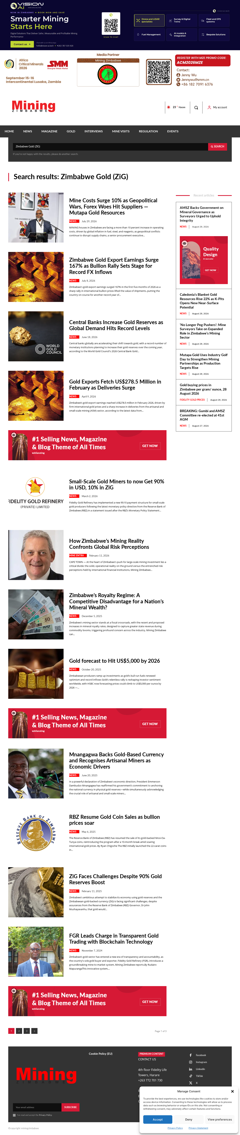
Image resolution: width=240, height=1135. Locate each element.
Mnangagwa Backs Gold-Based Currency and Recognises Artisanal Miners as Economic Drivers (116, 760)
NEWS (72, 221)
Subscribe (70, 1107)
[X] (190, 1083)
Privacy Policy (175, 1128)
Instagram (201, 1062)
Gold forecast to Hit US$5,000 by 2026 (114, 661)
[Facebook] (190, 1055)
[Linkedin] (190, 1069)
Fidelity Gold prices (192, 400)
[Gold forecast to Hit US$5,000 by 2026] (36, 674)
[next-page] (34, 1031)
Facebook (201, 1055)
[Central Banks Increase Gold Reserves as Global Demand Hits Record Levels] (36, 336)
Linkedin (200, 1069)
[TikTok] (190, 1076)
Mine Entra (76, 555)
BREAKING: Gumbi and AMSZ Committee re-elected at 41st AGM (202, 415)
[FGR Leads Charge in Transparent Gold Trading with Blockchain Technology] (36, 952)
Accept (158, 1119)
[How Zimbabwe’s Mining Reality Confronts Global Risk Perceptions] (36, 555)
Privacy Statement (198, 1128)
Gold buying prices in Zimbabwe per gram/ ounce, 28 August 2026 (203, 389)
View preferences (220, 1119)
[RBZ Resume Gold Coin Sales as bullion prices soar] (36, 833)
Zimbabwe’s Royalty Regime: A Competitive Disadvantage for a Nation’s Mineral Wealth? (116, 601)
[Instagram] (190, 1062)
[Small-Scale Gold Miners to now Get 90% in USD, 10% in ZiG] (36, 496)
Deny (188, 1119)
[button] (232, 1091)
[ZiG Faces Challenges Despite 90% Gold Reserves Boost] (36, 892)
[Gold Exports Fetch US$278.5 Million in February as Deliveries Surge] (36, 396)
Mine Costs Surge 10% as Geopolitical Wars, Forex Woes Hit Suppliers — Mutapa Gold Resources (113, 206)
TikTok (199, 1076)
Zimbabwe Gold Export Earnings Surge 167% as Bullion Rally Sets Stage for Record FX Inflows (114, 266)
